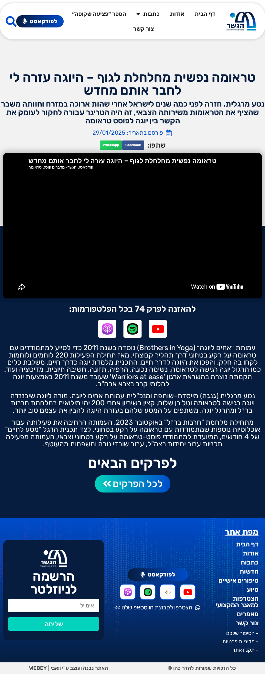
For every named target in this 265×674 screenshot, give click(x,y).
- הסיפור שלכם (242, 633)
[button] (133, 145)
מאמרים (248, 614)
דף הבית (205, 13)
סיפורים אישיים (238, 580)
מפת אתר (242, 532)
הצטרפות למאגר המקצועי (237, 602)
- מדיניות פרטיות (240, 641)
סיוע (253, 589)
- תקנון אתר (245, 650)
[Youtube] (158, 329)
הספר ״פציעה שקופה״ (99, 13)
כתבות (151, 13)
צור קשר (143, 28)
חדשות (249, 571)
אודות (177, 13)
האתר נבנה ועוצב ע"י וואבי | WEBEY (68, 668)
